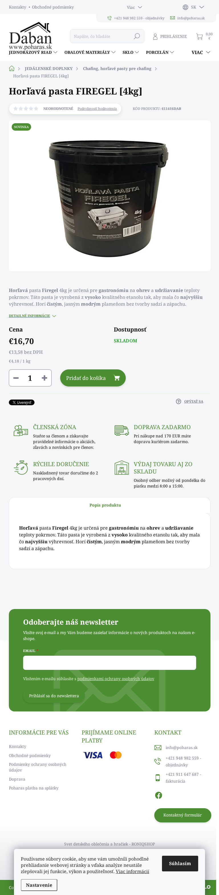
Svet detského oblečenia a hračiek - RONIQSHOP (109, 844)
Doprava (17, 779)
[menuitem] (34, 52)
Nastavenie (39, 885)
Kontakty (17, 7)
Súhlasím (180, 863)
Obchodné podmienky (53, 7)
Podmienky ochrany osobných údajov (37, 767)
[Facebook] (158, 794)
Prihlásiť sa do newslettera (54, 695)
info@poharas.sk (182, 747)
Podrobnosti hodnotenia (97, 109)
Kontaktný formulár (182, 815)
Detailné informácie (29, 316)
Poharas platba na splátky (33, 788)
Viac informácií (132, 871)
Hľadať (137, 36)
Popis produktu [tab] (105, 505)
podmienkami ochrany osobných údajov (115, 678)
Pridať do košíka (86, 378)
